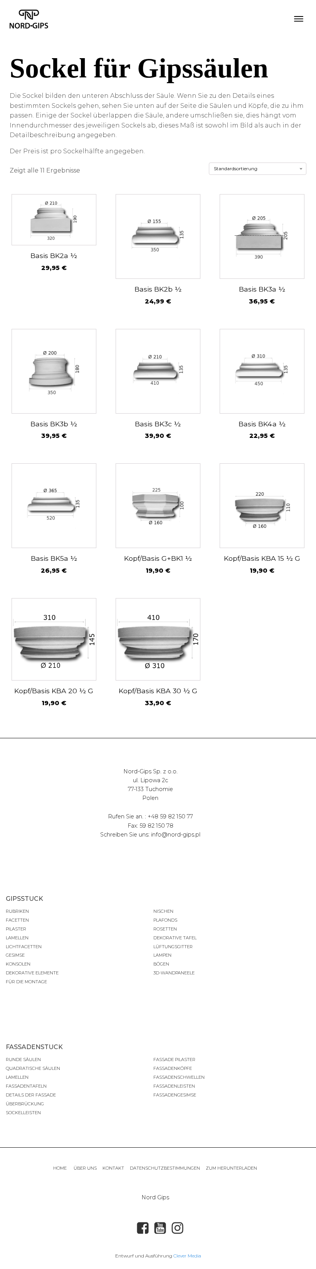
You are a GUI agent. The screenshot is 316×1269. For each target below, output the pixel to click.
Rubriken (17, 911)
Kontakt (113, 1168)
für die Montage (26, 981)
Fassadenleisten (174, 1086)
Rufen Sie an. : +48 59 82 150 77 (150, 816)
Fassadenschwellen (179, 1077)
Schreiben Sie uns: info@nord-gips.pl (150, 834)
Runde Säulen (23, 1059)
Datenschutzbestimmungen (165, 1168)
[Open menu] (298, 18)
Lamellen (17, 937)
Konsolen (18, 964)
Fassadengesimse (174, 1095)
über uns (85, 1168)
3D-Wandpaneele (174, 973)
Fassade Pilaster (174, 1059)
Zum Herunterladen (231, 1168)
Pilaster (16, 929)
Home (60, 1168)
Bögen (161, 964)
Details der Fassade (31, 1095)
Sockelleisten (23, 1112)
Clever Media (187, 1256)
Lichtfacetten (24, 946)
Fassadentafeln (26, 1086)
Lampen (162, 955)
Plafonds (165, 920)
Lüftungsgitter (173, 946)
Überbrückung (25, 1103)
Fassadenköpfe (172, 1068)
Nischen (163, 911)
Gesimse (15, 955)
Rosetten (165, 929)
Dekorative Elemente (32, 973)
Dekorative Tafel (175, 937)
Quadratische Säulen (33, 1068)
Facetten (17, 920)
